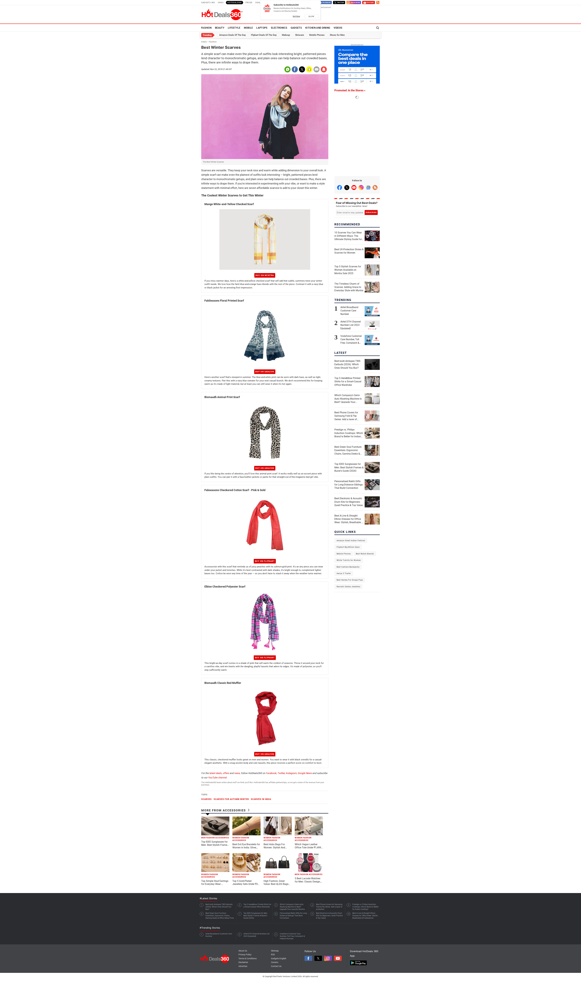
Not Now (296, 16)
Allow (311, 16)
